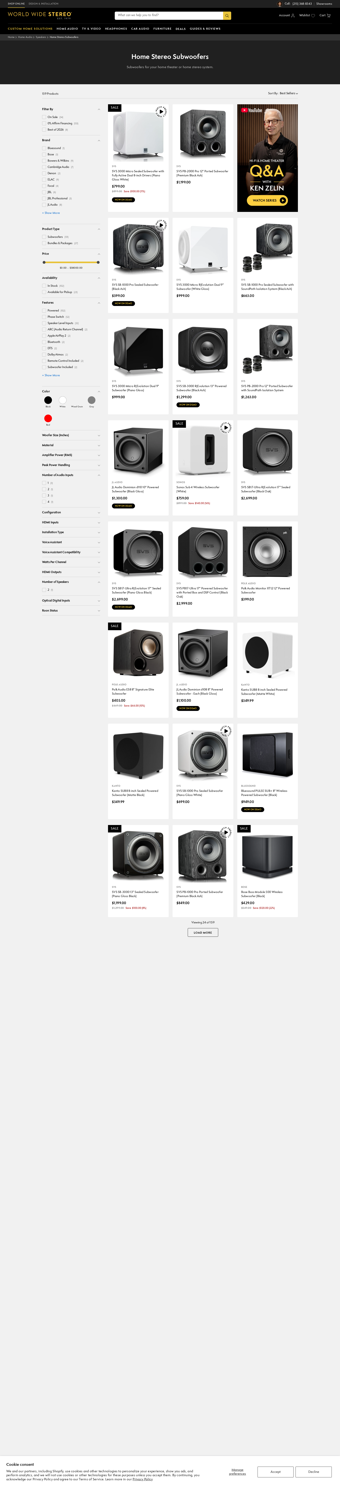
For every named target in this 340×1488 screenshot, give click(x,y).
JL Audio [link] (55, 204)
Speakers (41, 37)
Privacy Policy (143, 1479)
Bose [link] (53, 154)
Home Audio (25, 37)
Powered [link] (56, 310)
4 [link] (50, 502)
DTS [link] (52, 348)
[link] (48, 402)
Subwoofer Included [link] (62, 367)
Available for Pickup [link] (63, 292)
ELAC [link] (53, 179)
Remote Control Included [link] (65, 361)
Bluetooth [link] (56, 342)
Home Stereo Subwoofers (64, 37)
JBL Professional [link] (60, 198)
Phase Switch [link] (58, 317)
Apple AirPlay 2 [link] (59, 335)
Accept (276, 1472)
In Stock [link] (56, 286)
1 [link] (50, 483)
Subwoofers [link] (58, 237)
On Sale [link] (55, 117)
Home (11, 37)
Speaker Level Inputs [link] (63, 323)
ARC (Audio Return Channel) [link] (67, 329)
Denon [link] (54, 173)
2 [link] (50, 489)
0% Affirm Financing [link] (63, 123)
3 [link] (50, 495)
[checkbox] (44, 117)
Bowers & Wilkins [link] (60, 160)
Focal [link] (53, 186)
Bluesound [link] (56, 148)
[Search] (227, 16)
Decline (313, 1472)
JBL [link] (52, 192)
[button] (325, 16)
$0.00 (63, 268)
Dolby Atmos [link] (58, 354)
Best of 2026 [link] (58, 129)
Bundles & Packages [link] (63, 243)
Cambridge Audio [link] (60, 167)
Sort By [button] (273, 93)
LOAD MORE (203, 932)
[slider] (44, 262)
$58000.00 (76, 268)
